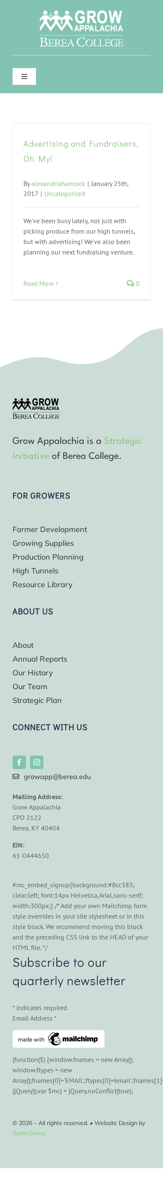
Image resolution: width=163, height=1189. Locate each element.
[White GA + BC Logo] (81, 14)
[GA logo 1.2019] (36, 401)
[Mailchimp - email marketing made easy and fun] (58, 1035)
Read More (38, 283)
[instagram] (36, 762)
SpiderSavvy (29, 1133)
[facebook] (19, 762)
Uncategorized (64, 193)
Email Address (35, 1018)
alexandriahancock (58, 183)
